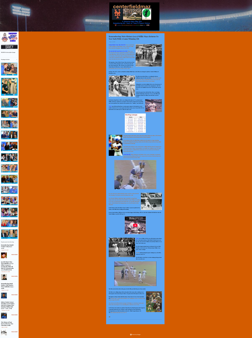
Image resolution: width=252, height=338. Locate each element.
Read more (14, 254)
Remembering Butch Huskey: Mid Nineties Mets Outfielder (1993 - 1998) (7, 286)
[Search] (164, 4)
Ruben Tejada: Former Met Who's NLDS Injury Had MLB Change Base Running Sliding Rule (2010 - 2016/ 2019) (7, 305)
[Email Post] (109, 317)
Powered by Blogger (136, 334)
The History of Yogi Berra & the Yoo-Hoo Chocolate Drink (7, 323)
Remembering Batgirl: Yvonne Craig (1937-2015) (7, 246)
